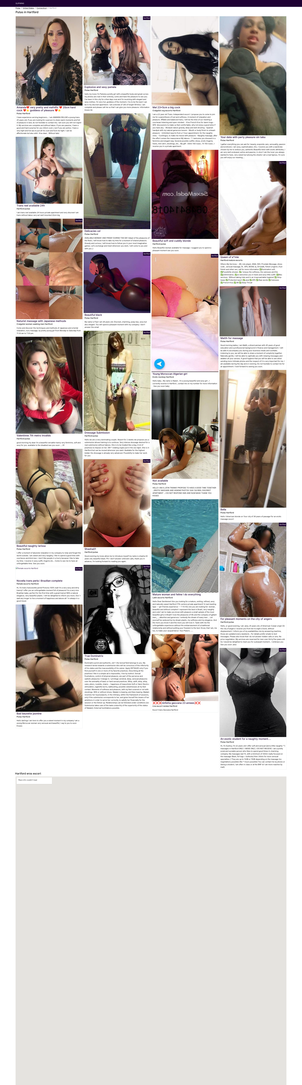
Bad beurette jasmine (29, 713)
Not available (160, 480)
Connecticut (42, 8)
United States (28, 8)
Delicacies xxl (92, 230)
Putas (18, 8)
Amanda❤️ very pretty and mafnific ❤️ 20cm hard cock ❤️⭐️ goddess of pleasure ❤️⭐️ (46, 109)
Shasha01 (90, 548)
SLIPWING (20, 3)
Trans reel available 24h (31, 205)
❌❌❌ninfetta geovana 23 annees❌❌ (177, 702)
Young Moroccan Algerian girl (170, 373)
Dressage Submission (97, 432)
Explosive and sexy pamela (100, 87)
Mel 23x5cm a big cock (166, 107)
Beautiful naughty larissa (31, 545)
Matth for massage (231, 338)
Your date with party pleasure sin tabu (242, 137)
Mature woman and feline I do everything (177, 594)
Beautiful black (93, 314)
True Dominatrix (94, 655)
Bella (223, 509)
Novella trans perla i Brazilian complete (39, 580)
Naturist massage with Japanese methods (41, 321)
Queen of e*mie (229, 257)
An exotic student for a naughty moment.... (245, 738)
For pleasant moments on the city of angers (246, 618)
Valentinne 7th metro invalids (34, 435)
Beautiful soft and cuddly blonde (172, 240)
